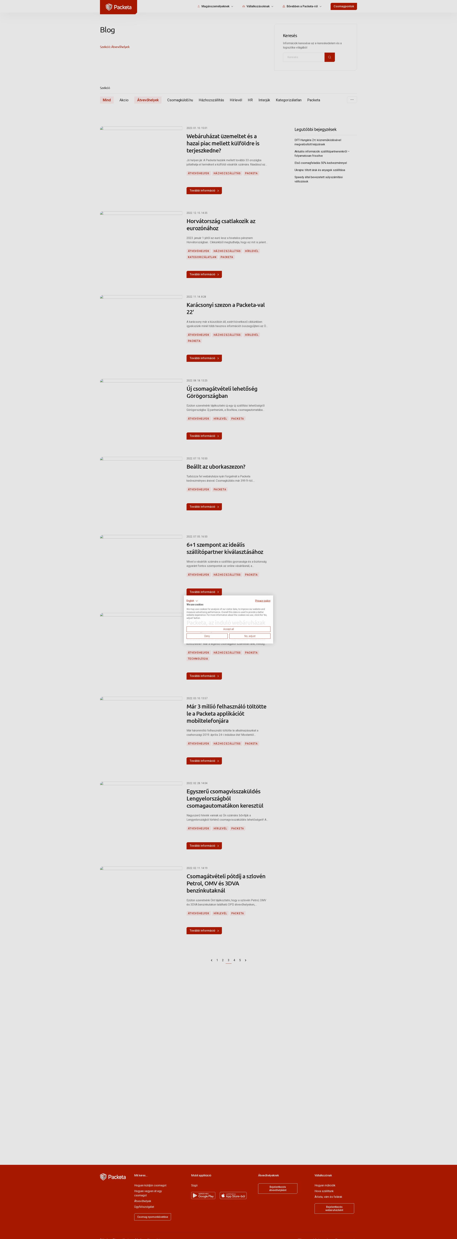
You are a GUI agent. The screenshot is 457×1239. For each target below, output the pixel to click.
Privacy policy (262, 600)
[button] (192, 601)
